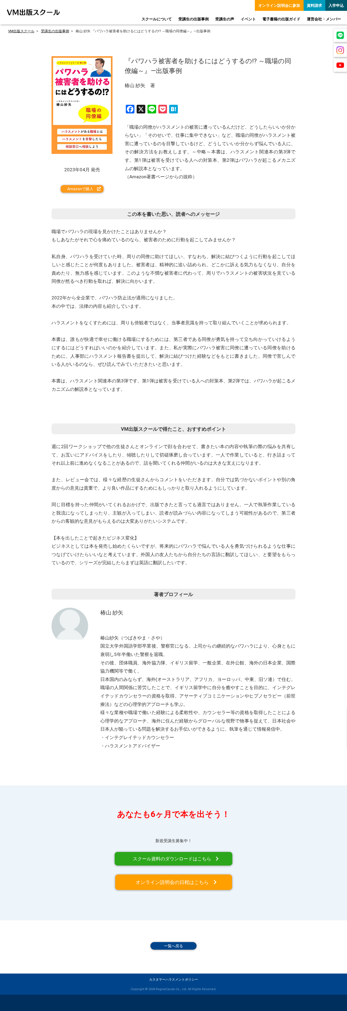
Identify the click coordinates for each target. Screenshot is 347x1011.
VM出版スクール (21, 31)
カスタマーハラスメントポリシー (173, 979)
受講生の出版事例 (55, 31)
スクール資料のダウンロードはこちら (172, 858)
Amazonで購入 (80, 189)
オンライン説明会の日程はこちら (172, 882)
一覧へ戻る (173, 946)
